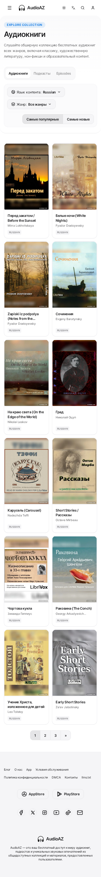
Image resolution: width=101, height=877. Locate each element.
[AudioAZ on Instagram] (45, 813)
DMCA (56, 777)
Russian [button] (36, 92)
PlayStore (72, 794)
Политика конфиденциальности (26, 777)
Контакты (71, 777)
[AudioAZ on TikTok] (68, 813)
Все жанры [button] (32, 104)
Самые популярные (42, 119)
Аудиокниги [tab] (18, 73)
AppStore (36, 794)
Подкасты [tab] (42, 73)
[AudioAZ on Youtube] (56, 813)
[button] (9, 8)
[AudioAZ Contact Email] (80, 813)
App (28, 769)
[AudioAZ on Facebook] (21, 813)
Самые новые (78, 119)
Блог (7, 769)
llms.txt (86, 777)
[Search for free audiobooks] (82, 8)
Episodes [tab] (63, 73)
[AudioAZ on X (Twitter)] (33, 813)
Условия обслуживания (52, 769)
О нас (18, 769)
